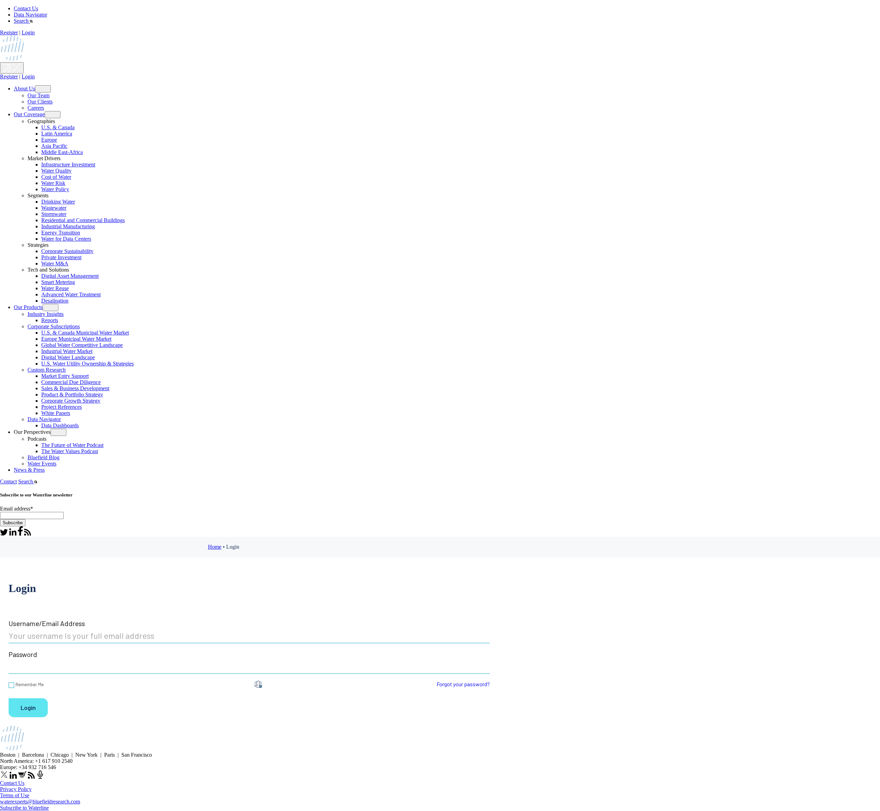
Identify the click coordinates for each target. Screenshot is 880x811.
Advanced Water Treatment (71, 294)
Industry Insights (46, 314)
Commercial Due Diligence (71, 382)
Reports (49, 320)
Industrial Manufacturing (68, 226)
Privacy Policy (16, 789)
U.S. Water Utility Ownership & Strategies (87, 363)
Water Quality (56, 171)
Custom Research (47, 370)
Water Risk (53, 183)
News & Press (29, 470)
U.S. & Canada (58, 127)
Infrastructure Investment (68, 164)
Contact (8, 481)
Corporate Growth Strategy (70, 401)
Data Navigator (30, 15)
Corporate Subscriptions (54, 326)
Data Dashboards (60, 425)
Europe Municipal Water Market (76, 339)
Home (214, 547)
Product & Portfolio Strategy (72, 394)
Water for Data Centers (66, 239)
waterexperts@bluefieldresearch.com (40, 801)
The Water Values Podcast (69, 451)
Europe (49, 140)
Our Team (39, 95)
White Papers (55, 413)
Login (28, 32)
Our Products (28, 307)
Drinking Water (58, 202)
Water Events (42, 464)
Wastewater (53, 208)
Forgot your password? (463, 684)
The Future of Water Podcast (72, 445)
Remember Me (29, 684)
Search (22, 21)
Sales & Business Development (75, 388)
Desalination (54, 301)
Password (23, 654)
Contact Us (26, 8)
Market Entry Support (65, 376)
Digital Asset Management (70, 276)
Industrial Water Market (66, 351)
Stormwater (53, 214)
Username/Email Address (47, 623)
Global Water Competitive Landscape (82, 345)
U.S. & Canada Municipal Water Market (85, 333)
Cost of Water (56, 177)
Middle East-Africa (62, 152)
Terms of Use (14, 795)
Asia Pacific (54, 146)
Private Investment (61, 257)
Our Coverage (29, 114)
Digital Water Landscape (68, 357)
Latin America (56, 133)
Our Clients (40, 102)
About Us (24, 88)
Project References (61, 407)
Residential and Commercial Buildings (83, 220)
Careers (36, 108)
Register (9, 32)
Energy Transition (60, 232)
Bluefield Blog (43, 457)
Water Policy (55, 189)
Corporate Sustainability (67, 251)
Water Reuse (55, 288)
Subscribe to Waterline (24, 808)
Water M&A (54, 263)
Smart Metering (58, 282)
